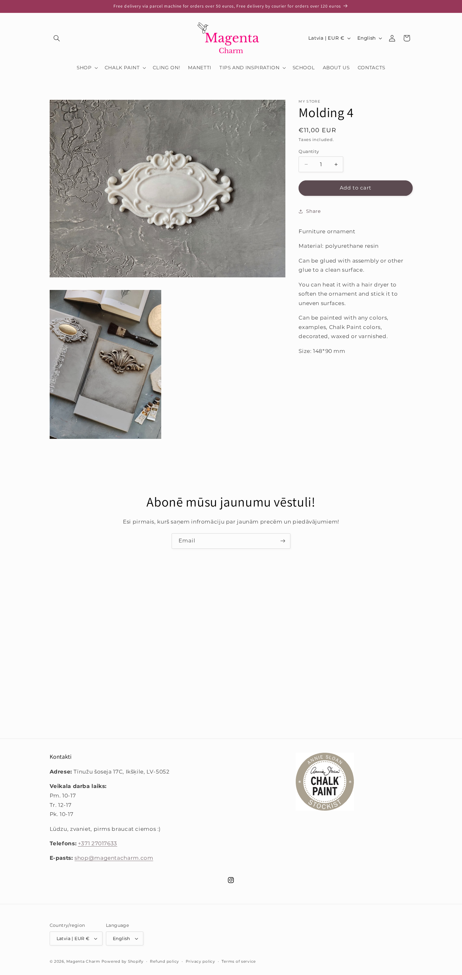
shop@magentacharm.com (113, 858)
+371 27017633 (97, 843)
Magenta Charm (83, 961)
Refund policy (164, 961)
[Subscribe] (283, 541)
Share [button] (313, 211)
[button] (57, 38)
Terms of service (239, 961)
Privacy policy (200, 961)
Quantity (309, 151)
